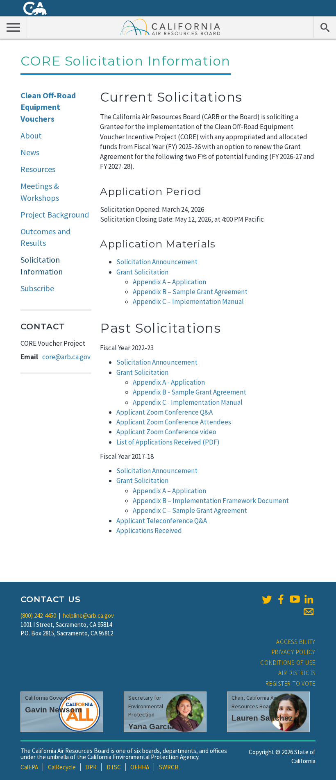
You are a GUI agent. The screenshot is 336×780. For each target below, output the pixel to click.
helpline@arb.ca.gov (88, 615)
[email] (308, 611)
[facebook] (280, 599)
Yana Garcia (151, 726)
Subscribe (37, 288)
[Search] (324, 27)
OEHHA (139, 767)
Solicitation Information (41, 265)
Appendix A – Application (170, 281)
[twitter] (266, 599)
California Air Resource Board (170, 26)
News (29, 152)
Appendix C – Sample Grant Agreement (190, 510)
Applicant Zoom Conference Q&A (164, 412)
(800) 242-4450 (38, 615)
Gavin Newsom (53, 709)
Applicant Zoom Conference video (166, 431)
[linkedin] (308, 599)
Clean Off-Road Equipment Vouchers (48, 107)
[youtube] (294, 599)
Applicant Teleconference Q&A (161, 520)
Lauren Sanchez (262, 718)
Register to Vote (291, 683)
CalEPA (29, 767)
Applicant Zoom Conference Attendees (173, 421)
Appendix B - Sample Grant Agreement (190, 392)
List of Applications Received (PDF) (168, 442)
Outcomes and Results (45, 237)
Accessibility (296, 642)
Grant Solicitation (143, 272)
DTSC (114, 767)
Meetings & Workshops (39, 192)
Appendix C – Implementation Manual (189, 301)
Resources (37, 169)
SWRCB (169, 767)
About (31, 135)
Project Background (54, 214)
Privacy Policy (294, 652)
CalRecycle (62, 767)
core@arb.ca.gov (66, 356)
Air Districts (297, 673)
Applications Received (149, 530)
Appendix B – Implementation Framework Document (211, 500)
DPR (91, 767)
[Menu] (13, 27)
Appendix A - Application (169, 382)
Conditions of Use (288, 663)
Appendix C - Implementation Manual (188, 402)
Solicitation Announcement (157, 261)
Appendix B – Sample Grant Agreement (191, 291)
